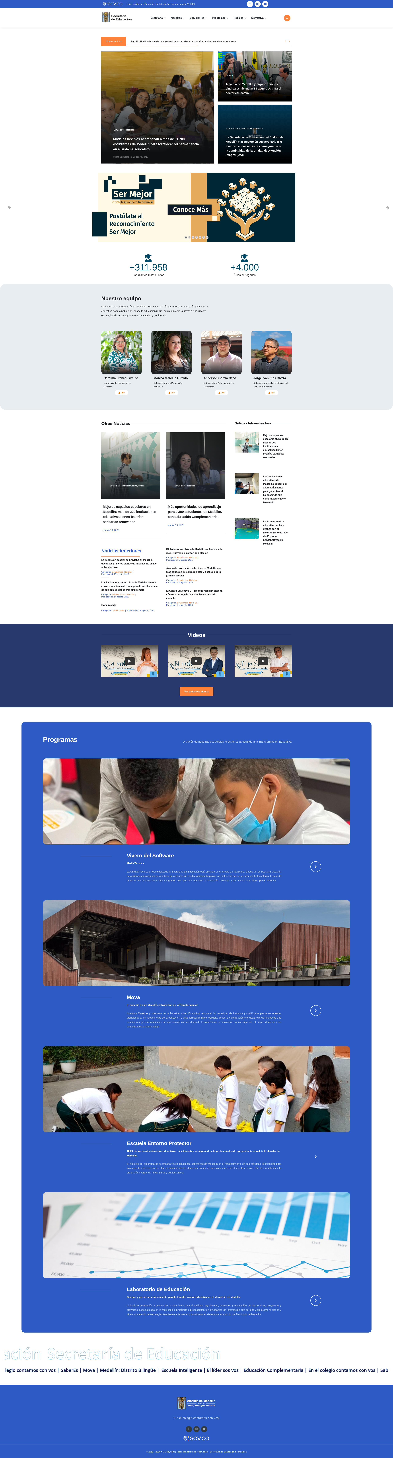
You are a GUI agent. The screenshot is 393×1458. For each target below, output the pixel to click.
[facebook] (250, 4)
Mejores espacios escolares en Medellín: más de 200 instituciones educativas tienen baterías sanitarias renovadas (275, 446)
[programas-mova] (196, 901)
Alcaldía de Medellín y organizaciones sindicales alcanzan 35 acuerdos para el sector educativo (253, 88)
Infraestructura (119, 594)
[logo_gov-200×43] (196, 1436)
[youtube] (265, 4)
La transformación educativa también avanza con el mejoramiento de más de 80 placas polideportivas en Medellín (275, 532)
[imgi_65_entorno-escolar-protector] (196, 1047)
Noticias (128, 572)
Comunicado (108, 605)
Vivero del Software (150, 855)
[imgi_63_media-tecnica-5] (196, 759)
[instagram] (258, 4)
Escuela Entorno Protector (159, 1143)
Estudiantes (117, 572)
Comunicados (118, 610)
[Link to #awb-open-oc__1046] (287, 18)
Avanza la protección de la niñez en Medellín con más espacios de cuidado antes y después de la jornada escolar (193, 572)
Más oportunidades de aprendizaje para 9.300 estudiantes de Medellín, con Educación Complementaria (195, 512)
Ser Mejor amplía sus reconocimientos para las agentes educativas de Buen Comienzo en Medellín (185, 41)
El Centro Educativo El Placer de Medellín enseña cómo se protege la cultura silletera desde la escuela (194, 594)
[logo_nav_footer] (196, 1398)
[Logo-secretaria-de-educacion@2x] (116, 12)
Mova (133, 997)
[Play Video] (130, 661)
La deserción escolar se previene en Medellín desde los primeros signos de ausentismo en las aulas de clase (129, 564)
